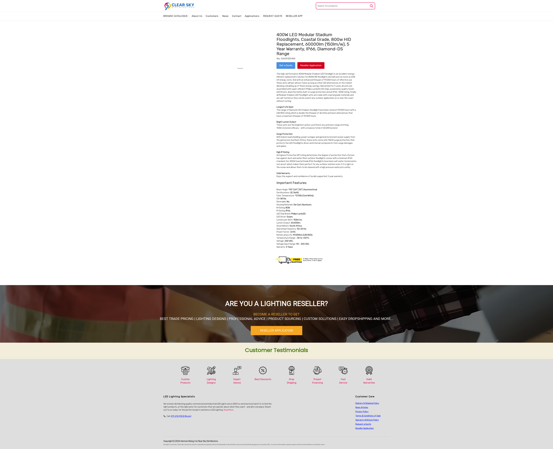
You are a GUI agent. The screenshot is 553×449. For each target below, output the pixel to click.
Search (371, 6)
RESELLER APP (294, 16)
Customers (212, 16)
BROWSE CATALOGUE (175, 16)
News (225, 16)
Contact (237, 16)
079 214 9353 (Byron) (181, 416)
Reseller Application (364, 428)
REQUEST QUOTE (272, 16)
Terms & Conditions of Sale (368, 416)
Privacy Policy (362, 411)
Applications (252, 16)
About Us (197, 16)
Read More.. (229, 410)
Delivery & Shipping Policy (367, 403)
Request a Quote (363, 424)
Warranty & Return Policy (367, 420)
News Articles (361, 407)
